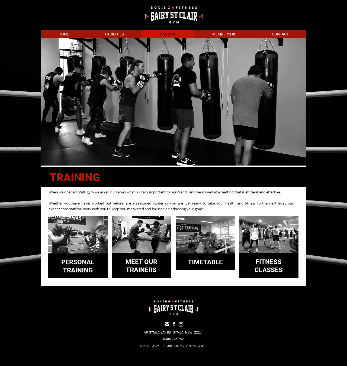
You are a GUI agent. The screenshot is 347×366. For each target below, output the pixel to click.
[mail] (167, 324)
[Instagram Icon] (181, 324)
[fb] (174, 324)
